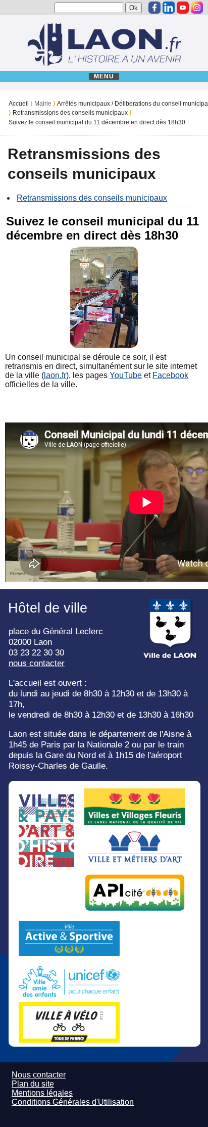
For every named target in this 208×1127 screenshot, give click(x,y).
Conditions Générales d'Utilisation (73, 1102)
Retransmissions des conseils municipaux (70, 112)
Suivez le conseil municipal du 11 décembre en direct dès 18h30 (97, 122)
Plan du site (33, 1083)
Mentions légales (42, 1093)
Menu (104, 76)
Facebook (170, 375)
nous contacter (37, 663)
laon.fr (55, 375)
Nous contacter (39, 1074)
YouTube (126, 375)
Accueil (19, 103)
